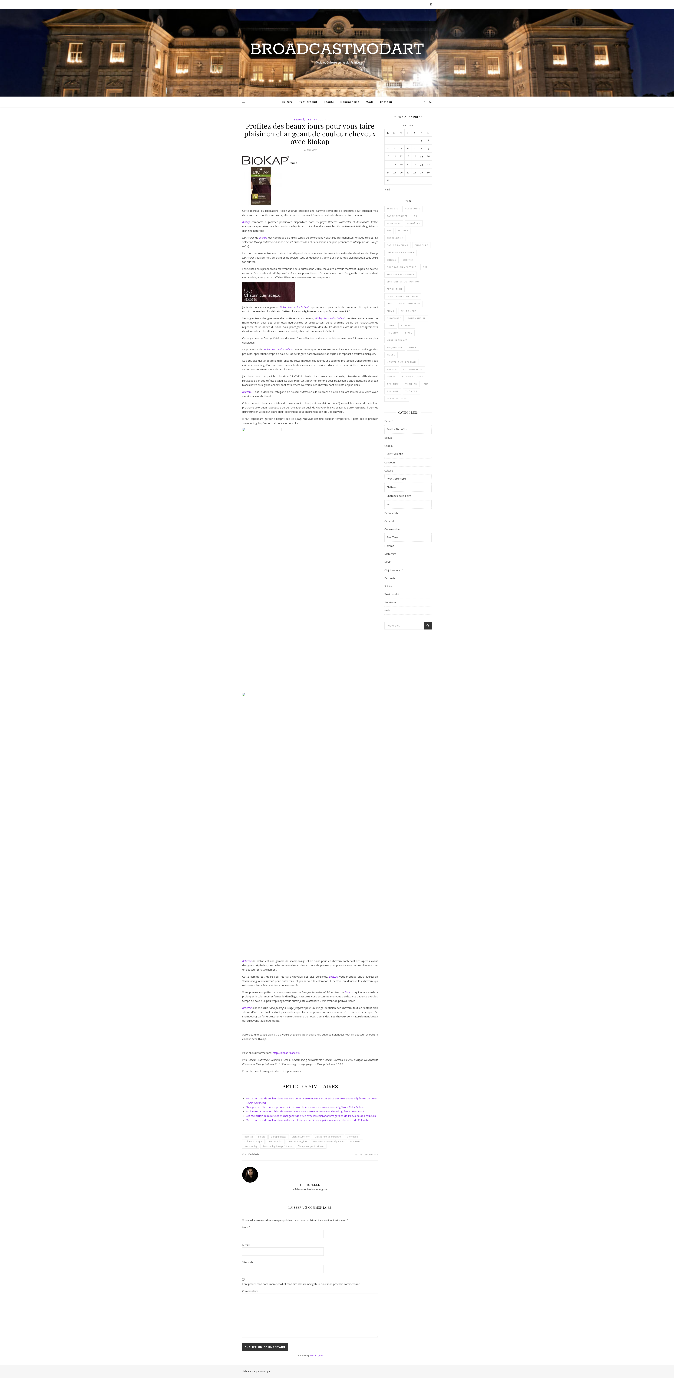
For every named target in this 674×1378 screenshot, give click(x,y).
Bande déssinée (397, 216)
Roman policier (412, 376)
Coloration (352, 1136)
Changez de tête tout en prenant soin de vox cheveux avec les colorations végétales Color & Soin (305, 1107)
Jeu (388, 504)
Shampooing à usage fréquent (278, 1146)
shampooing (251, 1146)
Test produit (308, 102)
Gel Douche (408, 311)
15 (421, 156)
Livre (408, 332)
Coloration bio (275, 1141)
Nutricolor (355, 1141)
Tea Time (392, 537)
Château (386, 102)
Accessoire (412, 208)
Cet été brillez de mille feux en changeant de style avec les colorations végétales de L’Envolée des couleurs (311, 1115)
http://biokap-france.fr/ (286, 1052)
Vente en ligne (397, 398)
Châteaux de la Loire (399, 495)
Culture (287, 102)
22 (421, 164)
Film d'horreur (409, 303)
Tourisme (390, 602)
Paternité (390, 578)
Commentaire (250, 1291)
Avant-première (396, 478)
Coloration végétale (298, 1141)
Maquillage (395, 347)
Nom (246, 1227)
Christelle (253, 1154)
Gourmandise (349, 102)
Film (390, 303)
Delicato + (248, 392)
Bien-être (413, 223)
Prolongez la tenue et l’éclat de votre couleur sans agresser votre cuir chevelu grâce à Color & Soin (305, 1111)
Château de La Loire (400, 252)
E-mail (247, 1244)
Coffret (408, 260)
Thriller (411, 384)
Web (387, 610)
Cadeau (388, 445)
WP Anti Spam (316, 1355)
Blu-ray (403, 230)
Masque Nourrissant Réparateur (329, 1141)
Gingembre (394, 318)
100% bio (392, 208)
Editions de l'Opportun (403, 281)
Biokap (261, 1136)
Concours (390, 462)
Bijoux (388, 437)
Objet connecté (393, 570)
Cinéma (391, 260)
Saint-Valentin (395, 454)
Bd (415, 216)
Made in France (397, 340)
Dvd (425, 267)
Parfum (392, 369)
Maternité (390, 554)
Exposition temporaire (403, 296)
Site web (247, 1262)
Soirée (388, 586)
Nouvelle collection (401, 362)
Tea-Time (393, 384)
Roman (391, 376)
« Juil (387, 189)
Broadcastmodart (337, 49)
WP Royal (265, 1371)
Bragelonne (395, 238)
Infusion (393, 332)
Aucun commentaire (366, 1154)
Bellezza (249, 1136)
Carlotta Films (397, 245)
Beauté (329, 102)
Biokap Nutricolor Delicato (294, 307)
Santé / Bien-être (397, 429)
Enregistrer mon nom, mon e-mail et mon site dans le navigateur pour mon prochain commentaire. (301, 1284)
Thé (426, 384)
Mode (370, 102)
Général (389, 521)
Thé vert (411, 391)
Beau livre (394, 223)
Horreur (406, 325)
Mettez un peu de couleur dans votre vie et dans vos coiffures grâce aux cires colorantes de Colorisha (307, 1120)
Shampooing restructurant (311, 1146)
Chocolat (421, 245)
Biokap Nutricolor (301, 1136)
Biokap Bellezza (278, 1136)
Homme (389, 546)
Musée (391, 354)
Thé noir (393, 391)
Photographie (413, 369)
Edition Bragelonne (400, 274)
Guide (390, 325)
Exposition (394, 289)
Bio (389, 230)
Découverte (391, 513)
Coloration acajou (253, 1141)
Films (390, 311)
